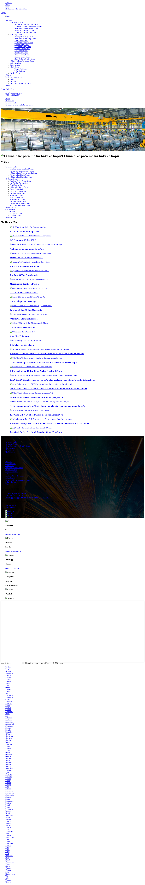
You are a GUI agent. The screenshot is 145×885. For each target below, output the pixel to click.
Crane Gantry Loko (21, 45)
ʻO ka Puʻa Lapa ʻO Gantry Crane (22, 61)
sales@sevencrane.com (13, 93)
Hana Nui (8, 462)
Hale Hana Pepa (11, 470)
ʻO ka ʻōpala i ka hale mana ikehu (17, 480)
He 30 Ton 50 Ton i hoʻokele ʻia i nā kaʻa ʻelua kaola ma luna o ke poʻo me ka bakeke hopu (52, 380)
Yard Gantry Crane (21, 53)
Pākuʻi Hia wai (10, 482)
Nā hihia (13, 81)
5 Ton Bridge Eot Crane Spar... (24, 301)
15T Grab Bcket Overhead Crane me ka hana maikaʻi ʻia (36, 415)
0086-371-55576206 (12, 534)
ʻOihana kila (9, 466)
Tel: (14, 496)
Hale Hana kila (15, 63)
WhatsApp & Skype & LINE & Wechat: (27, 498)
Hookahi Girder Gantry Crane (25, 39)
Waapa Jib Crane (20, 69)
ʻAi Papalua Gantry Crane (23, 37)
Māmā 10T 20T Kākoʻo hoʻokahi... (26, 257)
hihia (7, 7)
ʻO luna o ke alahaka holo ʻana (25, 32)
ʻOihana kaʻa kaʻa (11, 472)
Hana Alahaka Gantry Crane (24, 59)
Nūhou (7, 5)
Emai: (15, 494)
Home (7, 99)
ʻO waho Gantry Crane (22, 47)
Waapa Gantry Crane (22, 55)
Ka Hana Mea (10, 464)
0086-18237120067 (12, 95)
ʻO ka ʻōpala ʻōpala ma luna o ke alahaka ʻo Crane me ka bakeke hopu (43, 362)
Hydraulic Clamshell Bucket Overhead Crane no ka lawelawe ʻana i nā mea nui (47, 353)
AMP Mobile (10, 507)
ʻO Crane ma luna (16, 22)
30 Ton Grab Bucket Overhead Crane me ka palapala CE (37, 397)
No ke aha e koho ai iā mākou (16, 9)
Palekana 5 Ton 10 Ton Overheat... (26, 310)
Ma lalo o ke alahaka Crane (24, 30)
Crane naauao (15, 65)
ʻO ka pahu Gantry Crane (23, 43)
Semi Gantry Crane (21, 41)
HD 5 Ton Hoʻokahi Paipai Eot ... (25, 231)
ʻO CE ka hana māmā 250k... (24, 292)
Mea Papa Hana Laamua (14, 468)
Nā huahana (9, 101)
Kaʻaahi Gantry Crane (22, 49)
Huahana (8, 20)
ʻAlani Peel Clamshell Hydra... (24, 319)
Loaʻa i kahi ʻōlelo (7, 89)
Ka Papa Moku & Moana (14, 476)
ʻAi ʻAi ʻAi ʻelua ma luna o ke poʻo (27, 24)
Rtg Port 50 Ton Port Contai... (24, 275)
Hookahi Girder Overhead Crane (26, 28)
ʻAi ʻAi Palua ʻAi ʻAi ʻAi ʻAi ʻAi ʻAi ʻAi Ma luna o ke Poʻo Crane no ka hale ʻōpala (48, 388)
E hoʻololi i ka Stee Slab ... (22, 345)
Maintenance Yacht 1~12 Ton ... (24, 284)
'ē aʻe (7, 484)
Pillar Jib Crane (19, 71)
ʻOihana (8, 75)
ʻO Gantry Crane (16, 34)
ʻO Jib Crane (14, 67)
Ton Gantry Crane (21, 51)
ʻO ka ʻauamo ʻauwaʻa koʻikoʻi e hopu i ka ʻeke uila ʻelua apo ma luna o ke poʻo (47, 406)
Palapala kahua (10, 505)
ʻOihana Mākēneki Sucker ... (23, 327)
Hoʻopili (8, 85)
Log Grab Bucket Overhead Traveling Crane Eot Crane (36, 432)
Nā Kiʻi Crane (15, 73)
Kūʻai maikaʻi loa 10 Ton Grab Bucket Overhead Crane (36, 371)
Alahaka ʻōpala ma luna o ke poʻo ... (27, 249)
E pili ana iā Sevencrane (14, 77)
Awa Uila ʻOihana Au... (21, 336)
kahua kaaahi (10, 478)
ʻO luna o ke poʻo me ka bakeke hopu (28, 26)
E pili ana (8, 3)
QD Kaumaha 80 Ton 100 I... (23, 240)
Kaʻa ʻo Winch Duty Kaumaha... (25, 266)
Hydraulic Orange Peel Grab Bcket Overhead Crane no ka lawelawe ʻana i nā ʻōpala (49, 423)
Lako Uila (9, 474)
